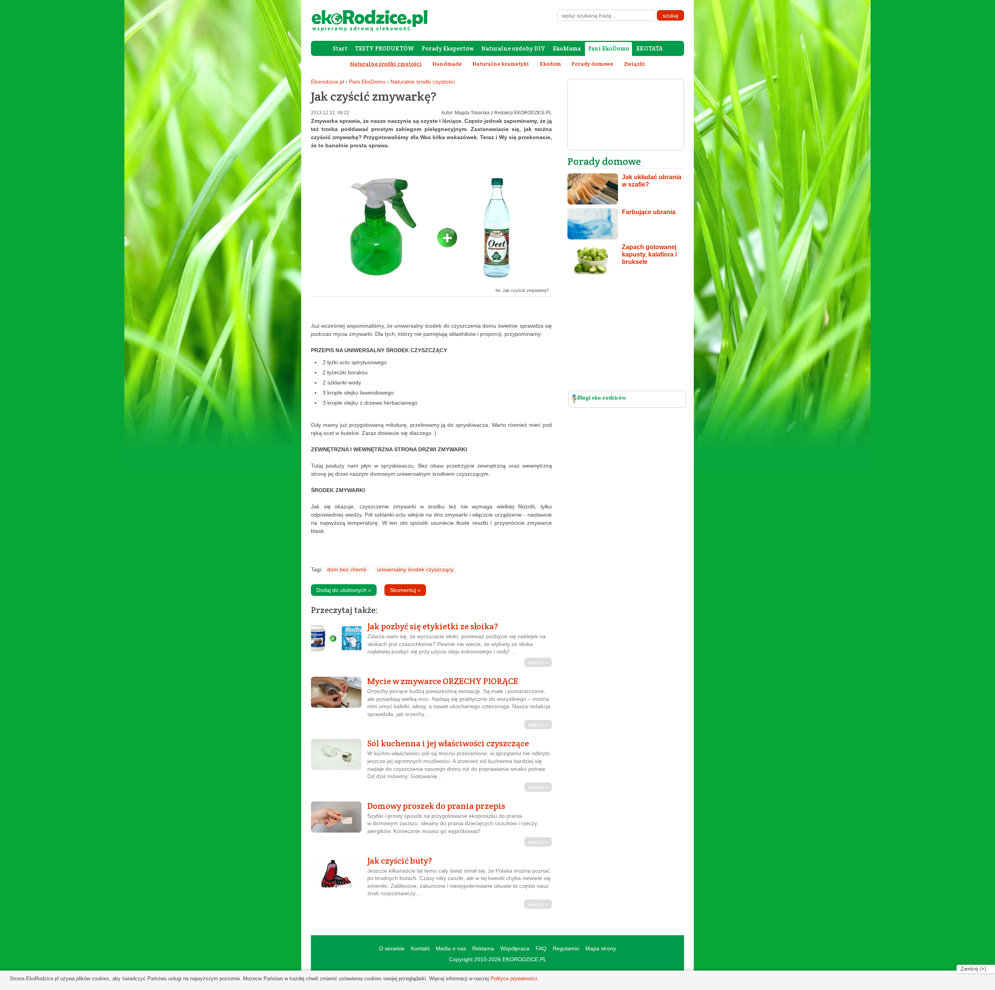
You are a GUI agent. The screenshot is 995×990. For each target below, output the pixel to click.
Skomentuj (405, 590)
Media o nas (451, 948)
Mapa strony (600, 948)
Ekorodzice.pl (327, 82)
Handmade (447, 63)
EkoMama (567, 48)
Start (340, 48)
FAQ (541, 948)
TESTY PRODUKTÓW (384, 48)
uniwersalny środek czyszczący (415, 569)
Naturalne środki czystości (423, 82)
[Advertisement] (625, 334)
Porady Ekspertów (448, 48)
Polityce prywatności (514, 978)
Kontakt (420, 948)
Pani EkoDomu (608, 48)
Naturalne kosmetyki (500, 63)
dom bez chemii (346, 569)
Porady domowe (592, 63)
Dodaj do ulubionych (343, 590)
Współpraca (514, 948)
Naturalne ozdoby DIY (513, 48)
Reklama (483, 948)
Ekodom (550, 63)
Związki (634, 63)
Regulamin (566, 948)
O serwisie (392, 948)
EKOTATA (649, 48)
